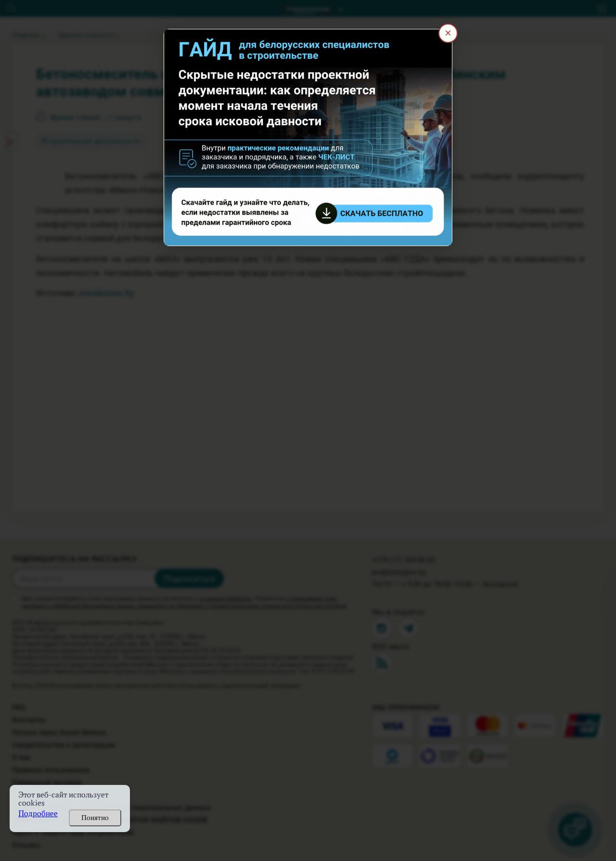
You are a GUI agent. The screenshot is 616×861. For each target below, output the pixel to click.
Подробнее (38, 813)
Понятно (95, 818)
